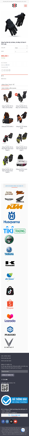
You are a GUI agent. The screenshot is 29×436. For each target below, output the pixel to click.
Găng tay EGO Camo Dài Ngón (21, 170)
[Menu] (25, 6)
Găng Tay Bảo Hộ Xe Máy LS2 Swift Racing (21, 106)
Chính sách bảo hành (6, 360)
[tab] (14, 76)
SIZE (2, 51)
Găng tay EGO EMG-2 (7, 126)
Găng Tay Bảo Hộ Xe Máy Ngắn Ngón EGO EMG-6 (7, 147)
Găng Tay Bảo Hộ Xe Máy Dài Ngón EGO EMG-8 (7, 170)
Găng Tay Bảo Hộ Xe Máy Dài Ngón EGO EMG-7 (21, 147)
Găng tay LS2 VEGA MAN (21, 127)
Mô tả (2, 75)
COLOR (3, 47)
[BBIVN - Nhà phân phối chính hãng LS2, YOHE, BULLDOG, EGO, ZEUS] (14, 5)
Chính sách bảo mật (6, 358)
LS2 (7, 67)
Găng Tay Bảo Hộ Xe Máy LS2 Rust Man (7, 106)
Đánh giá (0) (3, 78)
